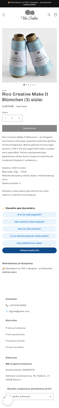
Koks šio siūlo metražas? (29, 229)
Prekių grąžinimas (15, 334)
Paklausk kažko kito (29, 250)
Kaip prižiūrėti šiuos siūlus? (29, 243)
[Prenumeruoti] (50, 396)
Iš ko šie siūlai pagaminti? (29, 214)
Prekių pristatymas (16, 328)
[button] (3, 15)
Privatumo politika (15, 341)
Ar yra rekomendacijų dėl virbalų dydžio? (29, 236)
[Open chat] (8, 400)
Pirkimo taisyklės (15, 347)
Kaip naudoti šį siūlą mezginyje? (29, 221)
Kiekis (5, 112)
